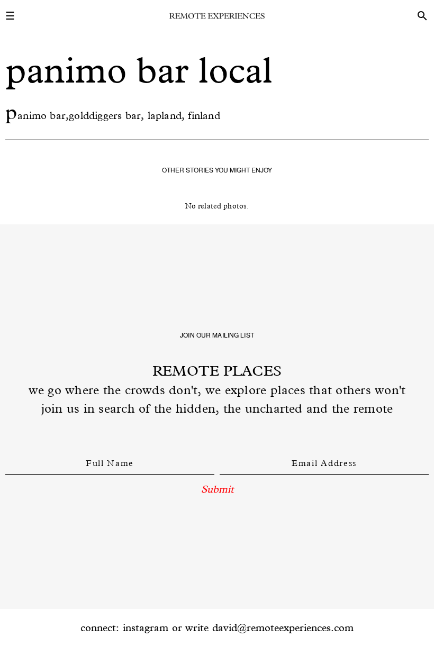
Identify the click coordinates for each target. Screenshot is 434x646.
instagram (145, 627)
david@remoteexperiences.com (283, 627)
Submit (217, 489)
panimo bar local (139, 69)
